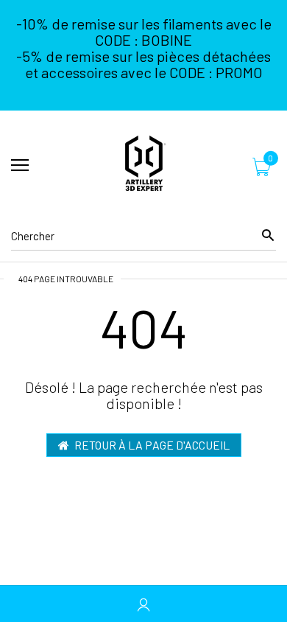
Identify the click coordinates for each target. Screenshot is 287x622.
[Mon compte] (143, 604)
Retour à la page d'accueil (152, 445)
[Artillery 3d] (143, 166)
